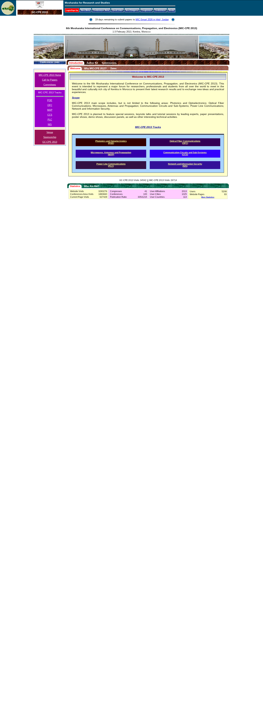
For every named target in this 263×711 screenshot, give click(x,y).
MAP (49, 110)
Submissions (109, 63)
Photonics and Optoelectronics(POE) (111, 142)
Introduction (76, 63)
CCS (49, 115)
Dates (113, 68)
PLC (50, 119)
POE (49, 100)
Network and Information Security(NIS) (185, 165)
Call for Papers (49, 80)
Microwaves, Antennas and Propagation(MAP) (111, 154)
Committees (49, 84)
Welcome (75, 68)
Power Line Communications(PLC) (111, 165)
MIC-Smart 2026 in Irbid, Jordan (152, 19)
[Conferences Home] (39, 6)
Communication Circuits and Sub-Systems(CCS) (185, 154)
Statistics (75, 186)
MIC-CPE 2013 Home (50, 75)
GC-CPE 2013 (49, 142)
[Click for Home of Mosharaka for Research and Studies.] (8, 13)
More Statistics (207, 197)
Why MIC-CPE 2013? (95, 68)
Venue (50, 132)
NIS (50, 124)
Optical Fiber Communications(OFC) (185, 142)
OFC (49, 105)
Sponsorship (49, 137)
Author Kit (92, 63)
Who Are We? (91, 186)
